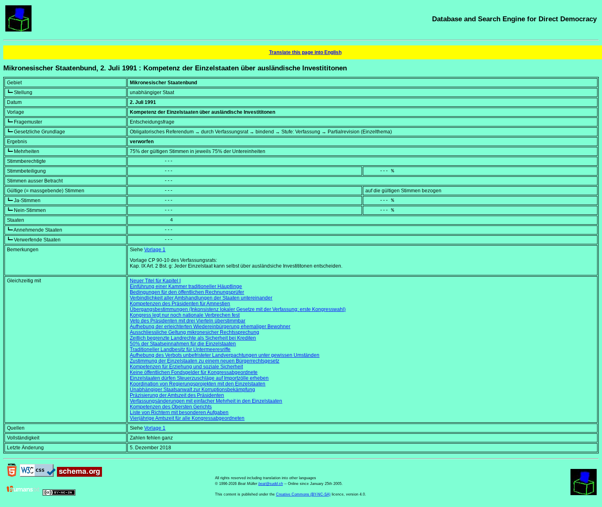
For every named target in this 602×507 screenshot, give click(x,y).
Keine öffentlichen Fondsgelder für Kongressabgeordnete (194, 372)
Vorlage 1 (154, 249)
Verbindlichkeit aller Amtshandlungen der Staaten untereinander (201, 298)
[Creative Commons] (59, 494)
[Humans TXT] (23, 494)
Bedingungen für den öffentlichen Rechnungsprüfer (187, 292)
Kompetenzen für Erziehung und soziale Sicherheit (186, 367)
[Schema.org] (79, 475)
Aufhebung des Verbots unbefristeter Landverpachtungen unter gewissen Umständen (224, 355)
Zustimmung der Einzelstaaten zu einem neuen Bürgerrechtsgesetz (204, 361)
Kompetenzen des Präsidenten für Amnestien (180, 303)
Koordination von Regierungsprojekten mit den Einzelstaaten (197, 384)
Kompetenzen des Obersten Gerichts (171, 407)
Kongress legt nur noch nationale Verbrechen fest (185, 315)
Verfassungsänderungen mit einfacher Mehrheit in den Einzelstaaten (206, 401)
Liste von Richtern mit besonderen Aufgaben (179, 412)
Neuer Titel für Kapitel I (155, 281)
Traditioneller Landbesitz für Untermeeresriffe (180, 349)
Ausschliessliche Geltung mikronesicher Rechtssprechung (194, 332)
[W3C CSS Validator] (38, 475)
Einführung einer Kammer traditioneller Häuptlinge (186, 286)
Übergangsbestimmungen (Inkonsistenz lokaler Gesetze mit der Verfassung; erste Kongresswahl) (238, 309)
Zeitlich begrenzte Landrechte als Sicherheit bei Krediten (193, 338)
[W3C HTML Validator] (11, 475)
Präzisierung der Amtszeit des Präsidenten (177, 395)
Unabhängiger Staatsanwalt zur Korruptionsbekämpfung (192, 389)
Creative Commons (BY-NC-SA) (303, 494)
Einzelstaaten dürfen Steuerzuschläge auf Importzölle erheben (199, 378)
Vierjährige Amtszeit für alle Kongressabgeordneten (187, 418)
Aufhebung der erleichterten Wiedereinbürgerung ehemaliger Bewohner (210, 326)
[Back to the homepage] (18, 30)
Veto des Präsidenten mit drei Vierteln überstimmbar (187, 321)
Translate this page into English (305, 52)
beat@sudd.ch (270, 484)
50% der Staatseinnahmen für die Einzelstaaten (183, 344)
